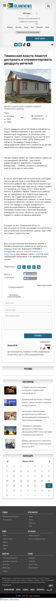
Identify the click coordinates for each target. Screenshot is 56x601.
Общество (5, 554)
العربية (49, 590)
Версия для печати (44, 285)
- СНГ (30, 526)
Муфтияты (40, 590)
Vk (28, 278)
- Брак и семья (32, 564)
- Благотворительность (9, 558)
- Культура (31, 558)
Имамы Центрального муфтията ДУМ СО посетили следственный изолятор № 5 (36, 444)
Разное (30, 554)
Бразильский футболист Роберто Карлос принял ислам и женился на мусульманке (36, 402)
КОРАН (18, 590)
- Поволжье (31, 523)
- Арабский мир (7, 539)
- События (31, 561)
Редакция (6, 585)
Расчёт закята (40, 39)
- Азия (4, 535)
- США (4, 548)
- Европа (5, 542)
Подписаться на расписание (28, 32)
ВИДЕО (32, 590)
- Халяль (4, 571)
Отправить (38, 336)
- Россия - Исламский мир (36, 539)
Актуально (31, 532)
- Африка (5, 545)
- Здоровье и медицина (9, 561)
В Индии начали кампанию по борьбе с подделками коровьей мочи (34, 390)
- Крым (30, 519)
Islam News (32, 274)
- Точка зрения (7, 519)
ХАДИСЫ (25, 590)
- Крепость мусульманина (10, 516)
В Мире (4, 532)
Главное (5, 513)
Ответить (48, 345)
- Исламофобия (33, 567)
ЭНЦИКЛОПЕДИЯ (9, 590)
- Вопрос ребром (33, 535)
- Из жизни (5, 564)
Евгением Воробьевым (32, 147)
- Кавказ (30, 516)
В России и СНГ (33, 513)
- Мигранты (6, 567)
